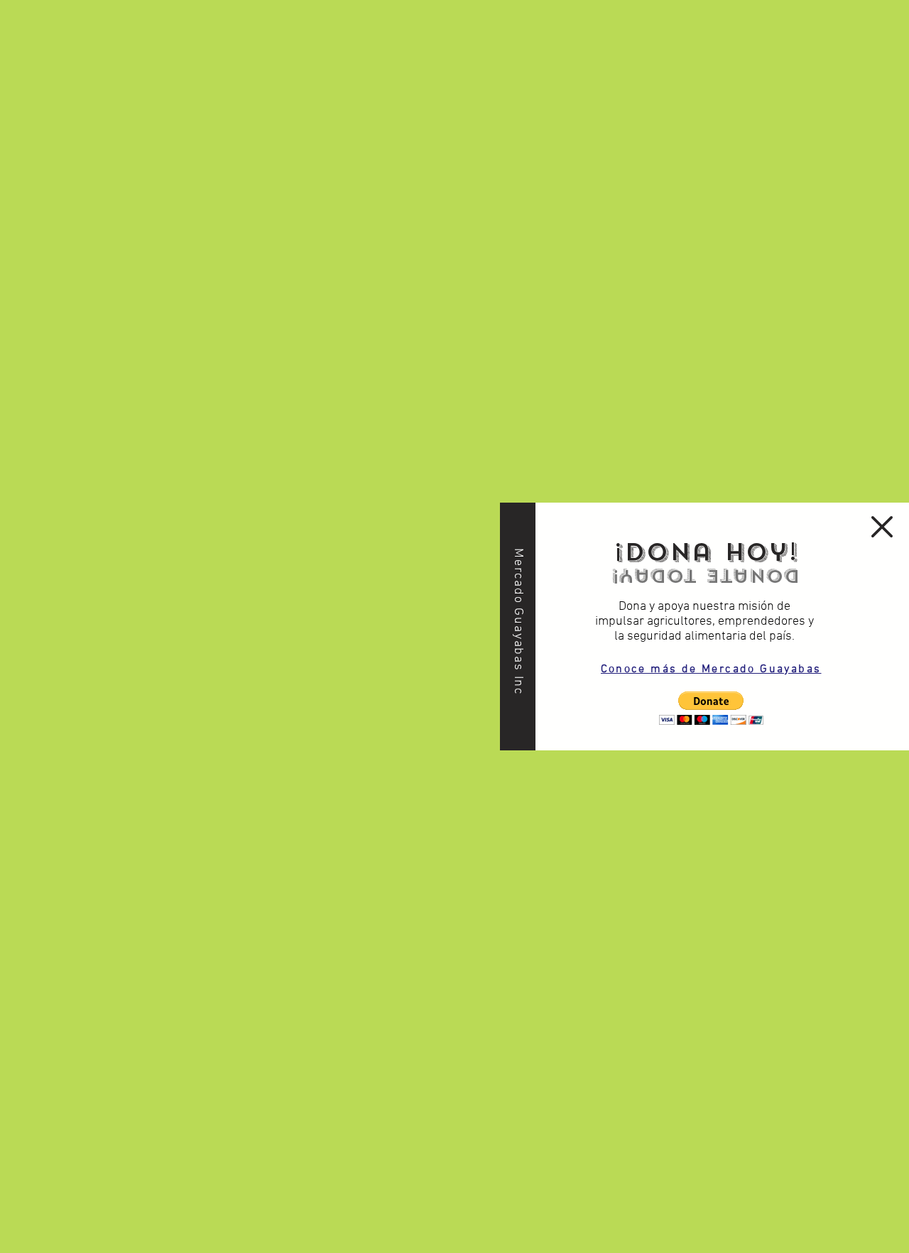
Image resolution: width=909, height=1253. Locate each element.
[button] (711, 708)
